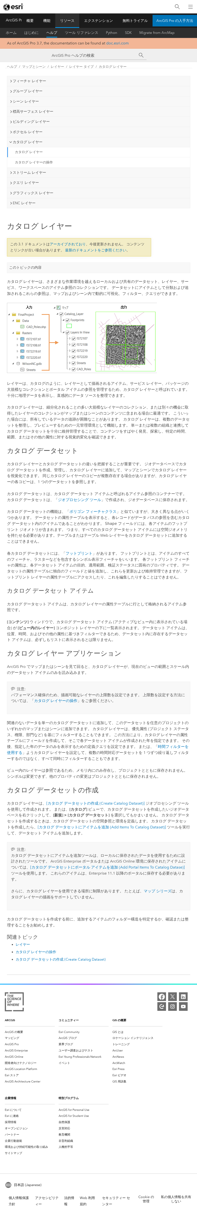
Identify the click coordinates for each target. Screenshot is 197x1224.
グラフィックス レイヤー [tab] (33, 193)
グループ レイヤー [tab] (28, 91)
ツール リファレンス (81, 33)
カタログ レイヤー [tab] (28, 142)
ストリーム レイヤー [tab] (29, 172)
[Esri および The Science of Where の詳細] (14, 1002)
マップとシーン (34, 67)
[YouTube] (183, 1006)
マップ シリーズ (158, 891)
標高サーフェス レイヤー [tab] (33, 111)
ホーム (11, 33)
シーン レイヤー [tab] (26, 101)
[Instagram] (172, 1006)
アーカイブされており (68, 244)
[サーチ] (141, 55)
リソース (67, 21)
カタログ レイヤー (113, 67)
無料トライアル (135, 21)
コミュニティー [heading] (69, 1020)
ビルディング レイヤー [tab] (31, 121)
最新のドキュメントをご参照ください (95, 250)
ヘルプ (51, 33)
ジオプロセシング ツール (79, 499)
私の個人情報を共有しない (176, 1199)
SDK (128, 33)
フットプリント (79, 553)
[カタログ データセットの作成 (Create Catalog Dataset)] (95, 803)
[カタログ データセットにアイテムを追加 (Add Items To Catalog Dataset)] (102, 827)
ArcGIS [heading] (10, 1020)
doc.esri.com (117, 43)
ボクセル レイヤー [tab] (28, 132)
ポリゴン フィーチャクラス (93, 511)
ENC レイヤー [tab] (24, 203)
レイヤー (57, 67)
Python (111, 33)
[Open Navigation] (191, 6)
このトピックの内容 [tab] (25, 267)
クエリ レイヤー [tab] (26, 182)
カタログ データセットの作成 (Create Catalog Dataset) (61, 959)
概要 (30, 21)
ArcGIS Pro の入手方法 (174, 21)
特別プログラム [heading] (69, 1098)
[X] (172, 996)
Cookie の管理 (146, 1199)
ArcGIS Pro (15, 20)
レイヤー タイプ (81, 67)
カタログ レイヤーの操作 (34, 162)
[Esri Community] (161, 1006)
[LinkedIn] (183, 996)
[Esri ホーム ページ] (13, 7)
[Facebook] (161, 996)
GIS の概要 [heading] (119, 1020)
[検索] (177, 6)
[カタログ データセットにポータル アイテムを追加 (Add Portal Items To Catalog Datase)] (107, 867)
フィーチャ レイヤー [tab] (29, 81)
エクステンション (98, 21)
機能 (46, 21)
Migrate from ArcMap (157, 33)
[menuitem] (30, 1032)
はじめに (31, 33)
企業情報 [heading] (10, 1098)
